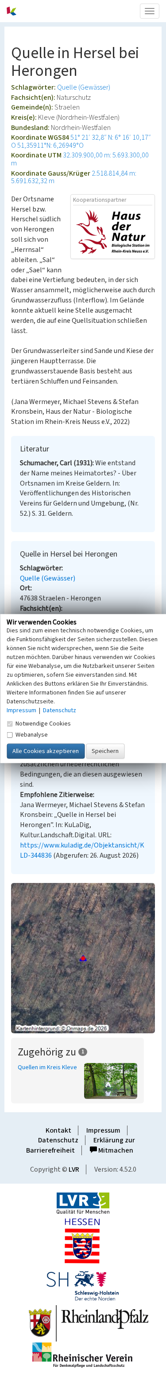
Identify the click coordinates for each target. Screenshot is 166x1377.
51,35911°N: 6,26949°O (50, 145)
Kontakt (58, 1130)
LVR (74, 1169)
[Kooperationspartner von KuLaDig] (112, 231)
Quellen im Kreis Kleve (47, 1067)
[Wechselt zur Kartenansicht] (83, 958)
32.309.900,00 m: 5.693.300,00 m (80, 159)
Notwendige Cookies (43, 723)
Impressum (103, 1130)
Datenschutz (58, 1140)
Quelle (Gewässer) (83, 87)
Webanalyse (31, 734)
